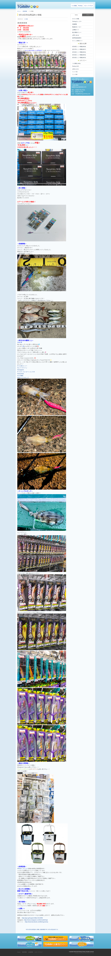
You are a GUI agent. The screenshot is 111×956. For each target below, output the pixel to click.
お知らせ (75, 69)
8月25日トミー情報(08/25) (79, 54)
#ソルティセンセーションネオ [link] (26, 371)
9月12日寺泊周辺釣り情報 (32, 929)
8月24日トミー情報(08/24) (79, 57)
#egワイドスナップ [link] (23, 377)
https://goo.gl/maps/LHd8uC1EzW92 (32, 918)
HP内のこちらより (22, 868)
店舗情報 (74, 24)
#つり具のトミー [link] (22, 366)
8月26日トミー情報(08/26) (79, 52)
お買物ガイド (75, 29)
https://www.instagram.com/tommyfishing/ (36, 920)
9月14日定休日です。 (53, 929)
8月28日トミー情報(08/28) (79, 46)
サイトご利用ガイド (77, 40)
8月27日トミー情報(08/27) (79, 49)
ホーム (19, 11)
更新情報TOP (43, 929)
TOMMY (23, 7)
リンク (74, 71)
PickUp (80, 5)
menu (76, 14)
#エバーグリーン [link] (22, 368)
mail (31, 6)
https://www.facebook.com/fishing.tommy (36, 922)
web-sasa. (81, 952)
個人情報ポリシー (76, 32)
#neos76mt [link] (20, 373)
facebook (34, 6)
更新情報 (25, 11)
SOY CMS (91, 952)
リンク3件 (74, 74)
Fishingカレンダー (77, 21)
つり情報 (74, 5)
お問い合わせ (75, 35)
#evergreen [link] (20, 369)
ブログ (88, 5)
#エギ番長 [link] (20, 375)
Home (18, 952)
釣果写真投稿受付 (76, 38)
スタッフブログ (39, 952)
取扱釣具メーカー (76, 27)
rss (37, 6)
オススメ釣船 (75, 18)
